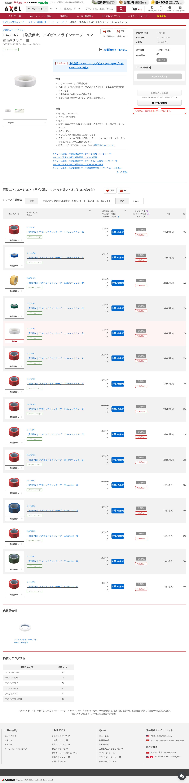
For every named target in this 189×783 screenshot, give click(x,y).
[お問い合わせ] (180, 9)
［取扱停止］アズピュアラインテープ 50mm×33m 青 (52, 510)
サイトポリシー (106, 753)
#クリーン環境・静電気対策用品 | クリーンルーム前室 (78, 164)
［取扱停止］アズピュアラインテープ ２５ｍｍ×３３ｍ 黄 (55, 409)
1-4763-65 (31, 582)
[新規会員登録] (152, 9)
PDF (122, 31)
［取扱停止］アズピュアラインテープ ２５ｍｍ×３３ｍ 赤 (55, 358)
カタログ (8, 740)
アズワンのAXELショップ (13, 22)
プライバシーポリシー (108, 757)
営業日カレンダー (59, 757)
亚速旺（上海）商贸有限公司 (163, 752)
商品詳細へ (14, 240)
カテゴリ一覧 (15, 16)
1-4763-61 (31, 480)
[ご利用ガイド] (169, 9)
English (11, 123)
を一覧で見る (115, 49)
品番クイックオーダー (138, 16)
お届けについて (58, 749)
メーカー (8, 744)
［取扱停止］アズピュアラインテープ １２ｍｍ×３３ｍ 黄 (55, 283)
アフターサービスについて (63, 753)
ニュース (103, 736)
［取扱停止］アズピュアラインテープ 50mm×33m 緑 (52, 561)
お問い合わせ (160, 102)
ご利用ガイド (58, 730)
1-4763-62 (31, 506)
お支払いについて (59, 744)
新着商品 (64, 16)
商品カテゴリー (11, 736)
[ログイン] (161, 9)
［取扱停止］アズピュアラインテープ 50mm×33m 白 (52, 587)
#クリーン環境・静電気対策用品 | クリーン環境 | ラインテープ (82, 154)
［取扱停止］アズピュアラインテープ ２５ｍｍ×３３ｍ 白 (55, 460)
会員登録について (59, 736)
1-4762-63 (31, 404)
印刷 (109, 31)
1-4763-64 (31, 556)
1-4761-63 (31, 278)
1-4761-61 (31, 227)
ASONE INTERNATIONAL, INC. (168, 757)
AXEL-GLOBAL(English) (161, 736)
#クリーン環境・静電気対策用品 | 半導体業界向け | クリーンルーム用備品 (87, 168)
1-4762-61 (31, 354)
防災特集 (161, 16)
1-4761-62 (31, 253)
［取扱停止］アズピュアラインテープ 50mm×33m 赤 (52, 485)
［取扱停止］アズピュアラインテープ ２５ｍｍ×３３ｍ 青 (55, 384)
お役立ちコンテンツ (111, 16)
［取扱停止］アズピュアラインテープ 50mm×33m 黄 (52, 536)
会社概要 (103, 744)
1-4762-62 (31, 379)
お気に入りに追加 (159, 93)
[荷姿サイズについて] (104, 145)
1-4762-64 (31, 430)
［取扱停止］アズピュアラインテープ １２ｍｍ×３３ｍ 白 (55, 333)
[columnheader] (58, 214)
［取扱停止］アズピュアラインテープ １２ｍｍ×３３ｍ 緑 (55, 308)
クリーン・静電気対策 (37, 22)
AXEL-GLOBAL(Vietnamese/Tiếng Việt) (167, 740)
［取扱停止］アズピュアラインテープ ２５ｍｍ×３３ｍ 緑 (55, 434)
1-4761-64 (31, 304)
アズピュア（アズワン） (14, 30)
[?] (150, 67)
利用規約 (103, 740)
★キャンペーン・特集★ (40, 16)
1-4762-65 (31, 455)
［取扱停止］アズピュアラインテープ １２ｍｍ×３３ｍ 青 (55, 258)
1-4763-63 (31, 531)
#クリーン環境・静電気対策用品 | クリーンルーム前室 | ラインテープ (85, 161)
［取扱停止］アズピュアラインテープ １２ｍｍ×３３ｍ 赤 (55, 232)
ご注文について (58, 740)
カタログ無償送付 (85, 16)
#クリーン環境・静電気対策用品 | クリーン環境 (75, 157)
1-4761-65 (31, 329)
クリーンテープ (57, 22)
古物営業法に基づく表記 (109, 749)
